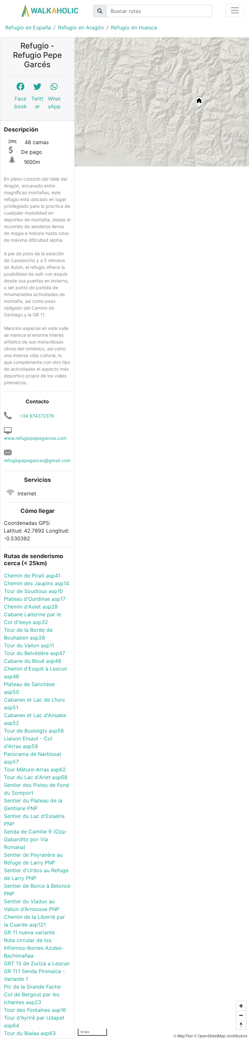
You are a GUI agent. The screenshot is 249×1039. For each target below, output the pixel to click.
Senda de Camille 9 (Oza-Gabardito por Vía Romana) (35, 839)
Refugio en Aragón (81, 27)
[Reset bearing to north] (241, 1024)
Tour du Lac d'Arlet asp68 (35, 777)
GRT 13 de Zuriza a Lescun (36, 963)
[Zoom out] (241, 1015)
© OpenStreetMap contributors (220, 1035)
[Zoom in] (241, 1006)
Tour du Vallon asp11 (29, 645)
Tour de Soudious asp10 (33, 591)
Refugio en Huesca (134, 27)
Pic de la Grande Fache (32, 986)
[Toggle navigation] (235, 10)
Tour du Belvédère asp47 (34, 653)
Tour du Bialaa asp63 (30, 1033)
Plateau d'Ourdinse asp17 (34, 599)
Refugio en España (28, 27)
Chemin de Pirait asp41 (32, 575)
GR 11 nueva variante (29, 932)
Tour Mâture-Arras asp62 (35, 769)
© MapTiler (183, 1035)
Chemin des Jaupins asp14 (36, 583)
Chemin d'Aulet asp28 (31, 606)
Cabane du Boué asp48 (32, 661)
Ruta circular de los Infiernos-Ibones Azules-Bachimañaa (34, 948)
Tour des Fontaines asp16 (35, 1010)
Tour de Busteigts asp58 (34, 730)
